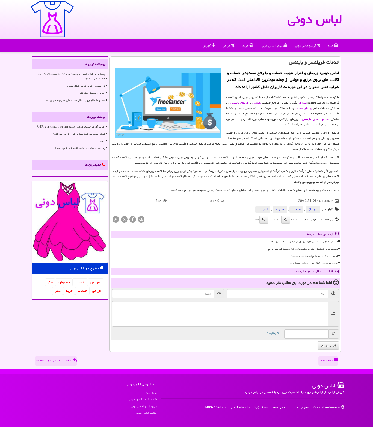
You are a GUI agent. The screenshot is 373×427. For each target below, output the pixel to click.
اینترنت (263, 209)
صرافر (302, 102)
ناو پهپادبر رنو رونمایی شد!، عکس (86, 86)
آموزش (207, 45)
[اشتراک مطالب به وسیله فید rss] (116, 220)
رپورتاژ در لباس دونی (144, 406)
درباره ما (151, 393)
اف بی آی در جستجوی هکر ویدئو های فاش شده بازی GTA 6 (71, 126)
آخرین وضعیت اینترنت (92, 93)
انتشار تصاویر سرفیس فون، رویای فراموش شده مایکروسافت (303, 241)
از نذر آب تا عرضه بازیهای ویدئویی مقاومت (314, 256)
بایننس (257, 102)
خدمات (296, 209)
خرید (245, 45)
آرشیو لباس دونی (306, 45)
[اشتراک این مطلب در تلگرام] (141, 220)
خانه (331, 45)
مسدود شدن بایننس (315, 119)
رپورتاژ (313, 209)
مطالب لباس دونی (146, 413)
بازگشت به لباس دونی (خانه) (54, 360)
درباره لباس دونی (272, 45)
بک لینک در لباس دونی (143, 399)
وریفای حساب (303, 108)
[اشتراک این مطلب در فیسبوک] (133, 220)
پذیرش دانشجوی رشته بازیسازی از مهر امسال (79, 148)
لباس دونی (315, 19)
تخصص (80, 282)
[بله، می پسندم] (285, 220)
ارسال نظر (327, 345)
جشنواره (64, 282)
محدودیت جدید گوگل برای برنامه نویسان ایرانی (312, 263)
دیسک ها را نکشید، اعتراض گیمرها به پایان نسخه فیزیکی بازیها (303, 249)
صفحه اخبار (327, 360)
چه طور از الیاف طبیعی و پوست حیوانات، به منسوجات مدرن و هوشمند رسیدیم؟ (71, 76)
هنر (50, 282)
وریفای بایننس (239, 102)
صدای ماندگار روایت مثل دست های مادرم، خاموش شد (75, 100)
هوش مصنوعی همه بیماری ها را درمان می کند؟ (79, 134)
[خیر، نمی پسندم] (263, 220)
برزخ (102, 141)
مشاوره (280, 209)
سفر (58, 290)
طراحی (227, 45)
